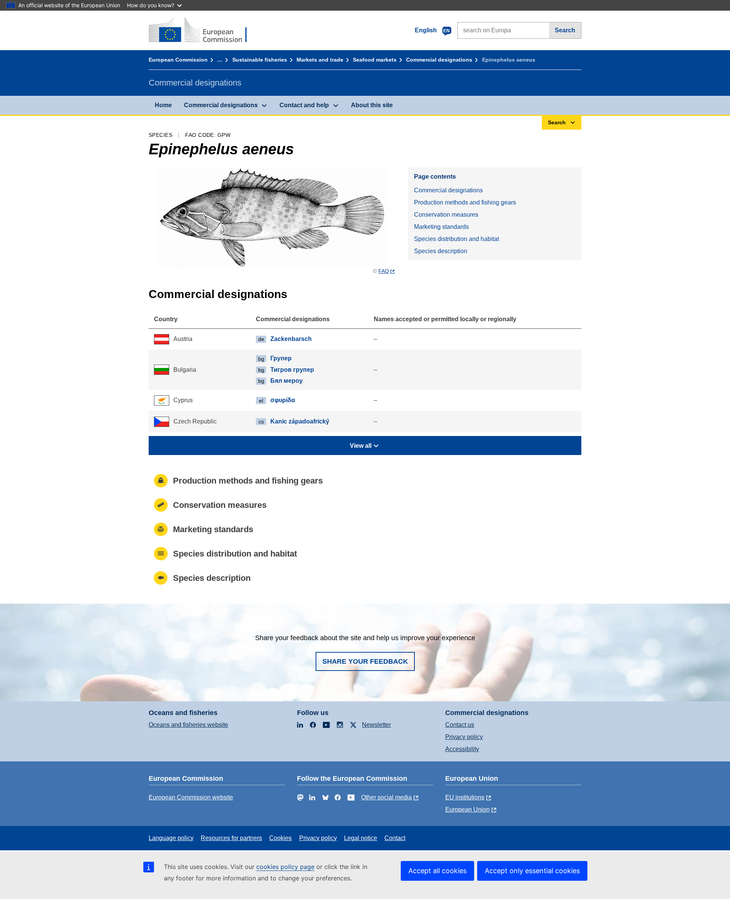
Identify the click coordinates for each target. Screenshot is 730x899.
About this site (372, 105)
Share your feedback (365, 661)
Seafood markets (375, 60)
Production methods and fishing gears (465, 202)
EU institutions (464, 797)
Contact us (459, 724)
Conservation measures (446, 214)
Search (565, 30)
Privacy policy (464, 737)
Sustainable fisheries (259, 60)
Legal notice (360, 838)
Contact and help (304, 105)
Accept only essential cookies (532, 871)
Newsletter (376, 724)
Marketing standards (441, 227)
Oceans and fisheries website (188, 724)
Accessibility (462, 749)
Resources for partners (231, 838)
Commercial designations (439, 60)
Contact (394, 838)
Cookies (280, 838)
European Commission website (191, 797)
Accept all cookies (437, 871)
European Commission (178, 60)
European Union (467, 809)
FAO (383, 271)
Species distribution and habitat (456, 239)
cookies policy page (285, 866)
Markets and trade (320, 60)
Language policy (171, 838)
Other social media (386, 797)
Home (163, 105)
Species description (440, 251)
